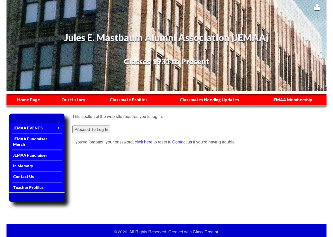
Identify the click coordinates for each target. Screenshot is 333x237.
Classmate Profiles (129, 99)
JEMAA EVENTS (28, 128)
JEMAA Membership (292, 99)
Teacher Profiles (28, 187)
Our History (73, 99)
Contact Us (23, 176)
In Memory (23, 165)
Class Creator (205, 232)
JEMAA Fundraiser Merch (30, 141)
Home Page (28, 99)
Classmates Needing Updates (209, 99)
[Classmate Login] (317, 7)
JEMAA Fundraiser (30, 155)
